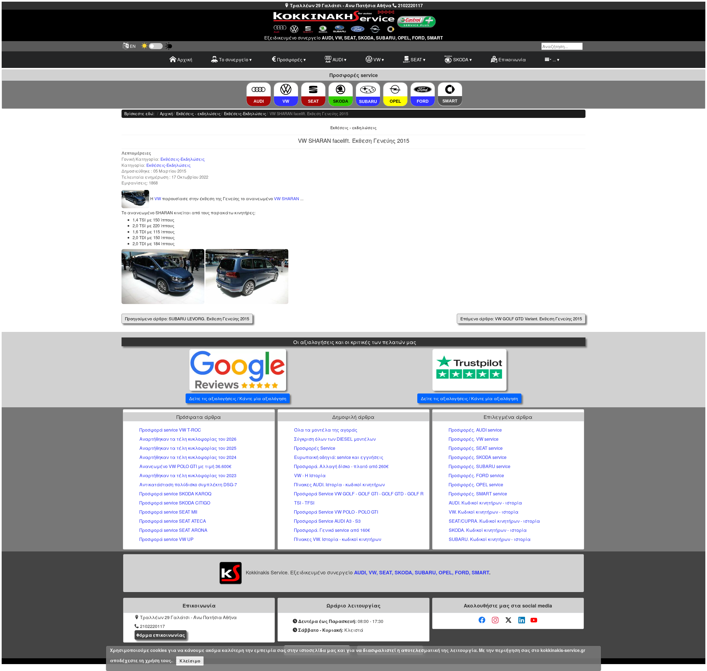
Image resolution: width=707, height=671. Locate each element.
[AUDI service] (258, 90)
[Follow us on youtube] (534, 620)
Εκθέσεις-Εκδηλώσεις (182, 159)
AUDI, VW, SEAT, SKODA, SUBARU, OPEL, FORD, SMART (421, 572)
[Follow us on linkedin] (521, 620)
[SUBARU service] (368, 90)
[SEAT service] (313, 90)
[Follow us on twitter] (508, 620)
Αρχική (184, 59)
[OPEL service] (395, 90)
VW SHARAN (286, 198)
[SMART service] (450, 89)
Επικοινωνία (511, 59)
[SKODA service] (340, 90)
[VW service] (286, 90)
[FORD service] (422, 90)
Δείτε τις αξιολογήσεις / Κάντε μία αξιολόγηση (237, 398)
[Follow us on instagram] (495, 620)
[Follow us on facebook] (482, 620)
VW (157, 198)
